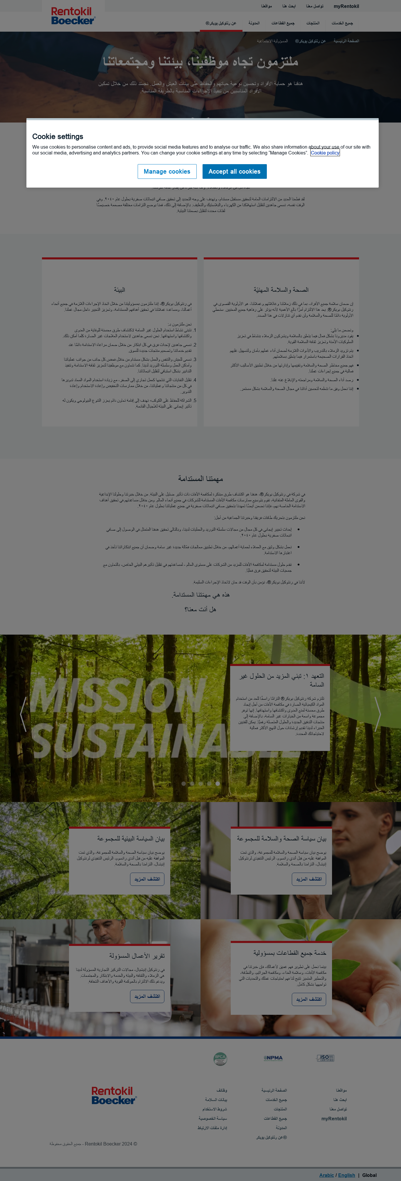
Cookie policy (325, 152)
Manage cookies (167, 171)
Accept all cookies (235, 171)
